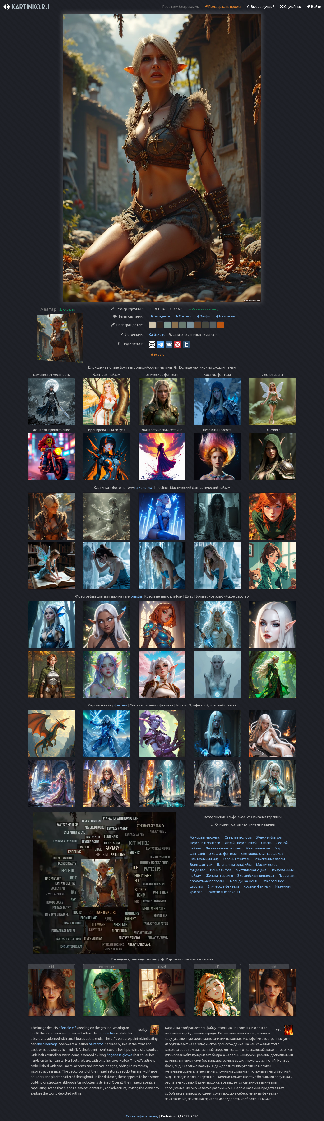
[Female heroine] (72, 923)
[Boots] (77, 912)
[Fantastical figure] (158, 848)
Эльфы (204, 316)
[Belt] (73, 877)
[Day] (73, 892)
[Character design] (154, 883)
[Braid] (98, 849)
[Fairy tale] (95, 929)
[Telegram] (160, 344)
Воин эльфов (220, 870)
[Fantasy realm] (143, 932)
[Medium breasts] (153, 908)
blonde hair (107, 1033)
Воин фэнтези (201, 865)
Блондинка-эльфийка (234, 865)
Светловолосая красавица (262, 854)
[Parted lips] (152, 868)
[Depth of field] (139, 842)
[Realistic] (67, 870)
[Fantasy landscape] (139, 944)
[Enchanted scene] (74, 832)
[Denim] (141, 894)
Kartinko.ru (157, 335)
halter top (96, 1044)
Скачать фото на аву (142, 1116)
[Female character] (154, 900)
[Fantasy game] (157, 831)
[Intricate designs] (113, 944)
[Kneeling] (118, 854)
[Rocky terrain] (113, 949)
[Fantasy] (112, 848)
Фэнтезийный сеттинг (223, 848)
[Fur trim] (102, 854)
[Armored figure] (94, 827)
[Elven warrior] (93, 938)
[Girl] (137, 901)
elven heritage (47, 1044)
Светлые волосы (238, 837)
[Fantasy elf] (93, 837)
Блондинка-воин (243, 881)
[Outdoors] (132, 913)
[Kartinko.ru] (106, 912)
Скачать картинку (204, 309)
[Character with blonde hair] (120, 818)
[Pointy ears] (143, 875)
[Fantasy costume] (157, 937)
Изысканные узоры (269, 859)
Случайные (292, 7)
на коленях (143, 487)
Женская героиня (219, 875)
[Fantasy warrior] (129, 937)
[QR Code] (152, 344)
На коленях (226, 316)
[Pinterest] (177, 344)
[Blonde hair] (88, 917)
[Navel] (109, 918)
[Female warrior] (160, 856)
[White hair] (160, 892)
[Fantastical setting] (68, 938)
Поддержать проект (224, 7)
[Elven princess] (91, 821)
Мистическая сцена (250, 870)
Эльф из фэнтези (223, 854)
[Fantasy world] (134, 834)
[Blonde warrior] (63, 857)
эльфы (136, 596)
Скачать (68, 309)
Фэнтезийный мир (204, 859)
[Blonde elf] (160, 915)
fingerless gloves (119, 1055)
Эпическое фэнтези (223, 886)
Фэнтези (184, 316)
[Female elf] (84, 846)
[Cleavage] (98, 924)
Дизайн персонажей (240, 843)
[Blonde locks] (55, 902)
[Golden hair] (58, 888)
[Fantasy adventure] (65, 841)
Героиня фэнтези (236, 859)
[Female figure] (90, 841)
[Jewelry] (130, 918)
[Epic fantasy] (53, 878)
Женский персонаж (205, 837)
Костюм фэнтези (257, 886)
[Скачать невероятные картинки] (26, 7)
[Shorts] (135, 852)
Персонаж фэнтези (205, 843)
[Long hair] (111, 836)
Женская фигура (268, 837)
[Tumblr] (186, 344)
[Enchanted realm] (71, 946)
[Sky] (73, 899)
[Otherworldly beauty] (150, 825)
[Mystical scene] (55, 894)
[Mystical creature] (56, 914)
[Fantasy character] (156, 923)
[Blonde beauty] (67, 863)
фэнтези (120, 705)
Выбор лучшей (262, 7)
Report (158, 354)
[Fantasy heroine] (117, 828)
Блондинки (161, 316)
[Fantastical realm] (63, 930)
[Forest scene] (112, 842)
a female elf (67, 1028)
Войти (315, 7)
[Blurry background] (154, 862)
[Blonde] (141, 889)
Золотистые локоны (223, 892)
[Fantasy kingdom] (67, 824)
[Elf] (135, 867)
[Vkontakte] (169, 344)
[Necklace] (120, 924)
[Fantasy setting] (65, 883)
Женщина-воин (257, 848)
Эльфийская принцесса (255, 875)
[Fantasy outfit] (61, 907)
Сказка (266, 843)
